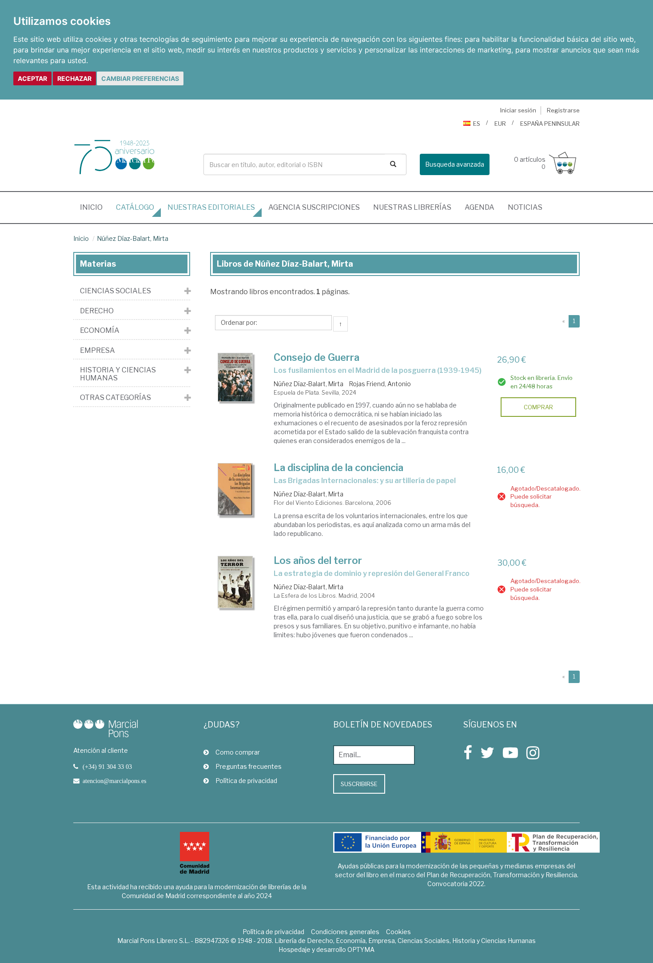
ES (476, 123)
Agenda (479, 207)
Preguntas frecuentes (248, 766)
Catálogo (135, 207)
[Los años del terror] (235, 582)
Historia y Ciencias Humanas (118, 374)
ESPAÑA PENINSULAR (550, 123)
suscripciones (314, 207)
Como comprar (237, 752)
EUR (500, 123)
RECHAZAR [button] (74, 78)
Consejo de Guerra (316, 357)
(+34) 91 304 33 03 (107, 766)
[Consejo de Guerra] (235, 377)
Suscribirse (359, 783)
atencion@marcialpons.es (114, 781)
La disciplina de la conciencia (338, 467)
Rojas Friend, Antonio (380, 384)
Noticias (525, 207)
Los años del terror (318, 560)
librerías (412, 207)
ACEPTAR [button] (32, 78)
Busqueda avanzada (454, 164)
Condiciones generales (345, 931)
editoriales (211, 207)
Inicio (94, 207)
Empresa (97, 351)
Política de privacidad (246, 780)
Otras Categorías (115, 398)
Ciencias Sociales (115, 291)
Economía (99, 331)
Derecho (97, 311)
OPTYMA (360, 949)
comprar (538, 407)
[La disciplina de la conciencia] (235, 489)
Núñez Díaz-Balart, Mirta (132, 238)
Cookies (398, 931)
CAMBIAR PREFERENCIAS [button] (140, 78)
